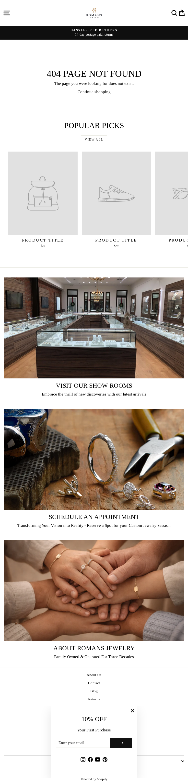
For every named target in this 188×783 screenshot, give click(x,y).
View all (94, 139)
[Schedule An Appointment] (94, 459)
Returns (94, 699)
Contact (94, 683)
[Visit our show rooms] (94, 327)
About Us (94, 675)
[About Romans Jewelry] (94, 590)
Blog (94, 691)
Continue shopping (94, 91)
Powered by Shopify (94, 779)
